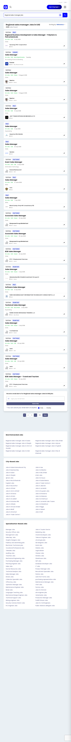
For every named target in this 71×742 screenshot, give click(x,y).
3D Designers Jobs (41, 543)
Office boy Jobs (11, 582)
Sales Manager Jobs (12, 574)
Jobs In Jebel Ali (40, 486)
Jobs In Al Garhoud (41, 499)
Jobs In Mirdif (10, 509)
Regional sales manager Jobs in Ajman (48, 443)
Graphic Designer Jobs (13, 540)
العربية (60, 2)
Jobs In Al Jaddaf (11, 499)
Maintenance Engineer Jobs (15, 587)
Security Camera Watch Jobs (15, 603)
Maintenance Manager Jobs (45, 582)
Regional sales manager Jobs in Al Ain (18, 451)
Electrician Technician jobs (14, 545)
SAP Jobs (38, 561)
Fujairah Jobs (10, 483)
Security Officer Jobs (12, 532)
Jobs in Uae (39, 467)
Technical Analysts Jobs (13, 571)
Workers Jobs (40, 556)
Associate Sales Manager (15, 216)
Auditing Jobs (10, 553)
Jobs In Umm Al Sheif (12, 491)
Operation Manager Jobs (14, 585)
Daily (41, 408)
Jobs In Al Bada (10, 504)
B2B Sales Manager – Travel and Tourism (22, 376)
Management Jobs (12, 535)
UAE (65, 2)
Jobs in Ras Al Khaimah (13, 480)
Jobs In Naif (39, 512)
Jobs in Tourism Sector (43, 529)
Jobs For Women (41, 590)
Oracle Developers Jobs (43, 535)
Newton (12, 80)
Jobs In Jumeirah (41, 488)
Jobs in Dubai (10, 473)
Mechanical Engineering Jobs (15, 558)
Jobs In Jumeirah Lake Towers (45, 501)
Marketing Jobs (40, 532)
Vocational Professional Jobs (15, 548)
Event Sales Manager (13, 162)
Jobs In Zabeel (40, 509)
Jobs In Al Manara (41, 496)
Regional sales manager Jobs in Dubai (18, 441)
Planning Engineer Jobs (13, 564)
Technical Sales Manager (15, 305)
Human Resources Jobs (13, 569)
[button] (10, 7)
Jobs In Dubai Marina (42, 480)
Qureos (12, 152)
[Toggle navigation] (65, 7)
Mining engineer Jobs (12, 600)
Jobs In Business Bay (12, 470)
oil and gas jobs (40, 540)
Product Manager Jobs (43, 569)
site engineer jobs (41, 592)
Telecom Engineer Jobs (43, 537)
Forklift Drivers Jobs (42, 600)
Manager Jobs (10, 529)
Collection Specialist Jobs (14, 579)
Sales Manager (11, 55)
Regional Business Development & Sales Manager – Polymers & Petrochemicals (31, 36)
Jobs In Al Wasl (10, 488)
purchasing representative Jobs (46, 579)
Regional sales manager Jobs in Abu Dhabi (49, 441)
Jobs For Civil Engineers (43, 603)
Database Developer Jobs (44, 564)
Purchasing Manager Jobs (14, 561)
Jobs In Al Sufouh (11, 512)
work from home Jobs (43, 577)
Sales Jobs (9, 566)
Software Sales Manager (15, 287)
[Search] (65, 15)
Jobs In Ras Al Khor (12, 486)
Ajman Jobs (9, 478)
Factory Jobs (40, 587)
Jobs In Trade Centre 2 (43, 483)
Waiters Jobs (40, 548)
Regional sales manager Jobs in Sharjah (18, 443)
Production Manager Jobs (44, 598)
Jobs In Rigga (40, 507)
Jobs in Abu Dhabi (41, 473)
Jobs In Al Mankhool (42, 504)
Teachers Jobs (10, 556)
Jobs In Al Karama (41, 494)
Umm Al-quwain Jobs (42, 491)
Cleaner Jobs (40, 553)
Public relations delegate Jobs (45, 606)
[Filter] (60, 15)
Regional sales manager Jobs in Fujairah (48, 446)
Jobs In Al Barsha (41, 470)
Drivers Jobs (9, 577)
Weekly (48, 408)
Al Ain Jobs (39, 475)
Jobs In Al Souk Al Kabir (13, 507)
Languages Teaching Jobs (14, 592)
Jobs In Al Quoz (40, 478)
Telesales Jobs (10, 550)
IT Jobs (38, 566)
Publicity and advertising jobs (15, 543)
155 (40, 415)
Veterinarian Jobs (41, 595)
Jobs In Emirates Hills (12, 501)
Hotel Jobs (39, 545)
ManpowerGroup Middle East (19, 223)
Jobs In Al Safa (10, 496)
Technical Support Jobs (13, 598)
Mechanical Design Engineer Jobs (16, 595)
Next (45, 415)
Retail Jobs (9, 590)
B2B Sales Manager (13, 251)
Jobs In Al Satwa (11, 494)
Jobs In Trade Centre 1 (13, 514)
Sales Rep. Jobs (11, 537)
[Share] (64, 46)
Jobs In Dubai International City (16, 467)
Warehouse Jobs (41, 558)
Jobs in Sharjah (10, 475)
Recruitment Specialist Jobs (44, 571)
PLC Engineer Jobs (11, 606)
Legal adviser (40, 550)
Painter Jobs (39, 574)
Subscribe (35, 404)
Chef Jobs (39, 585)
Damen (12, 62)
